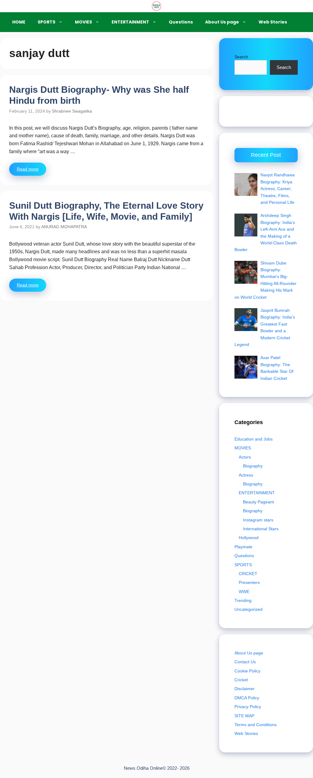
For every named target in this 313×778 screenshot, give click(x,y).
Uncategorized (248, 609)
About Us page (222, 22)
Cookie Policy (247, 670)
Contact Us (245, 661)
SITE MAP (244, 715)
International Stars (260, 528)
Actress (246, 475)
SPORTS (46, 22)
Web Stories (273, 22)
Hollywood (249, 537)
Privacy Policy (247, 706)
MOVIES (83, 22)
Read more (28, 169)
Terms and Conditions (255, 724)
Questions (181, 22)
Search (241, 56)
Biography (253, 465)
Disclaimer (244, 688)
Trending (243, 600)
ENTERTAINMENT (130, 22)
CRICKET (248, 573)
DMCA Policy (246, 697)
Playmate (243, 546)
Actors (245, 457)
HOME (18, 22)
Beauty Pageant (258, 501)
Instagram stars (258, 519)
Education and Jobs (253, 439)
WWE (244, 591)
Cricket (241, 679)
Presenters (249, 582)
